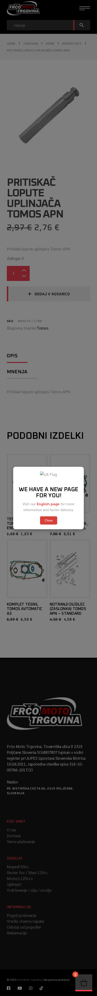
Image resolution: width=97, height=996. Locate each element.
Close (49, 520)
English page (48, 503)
